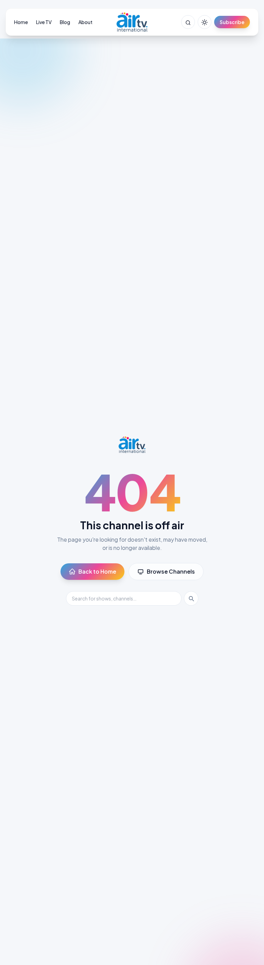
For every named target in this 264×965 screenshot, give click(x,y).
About (85, 22)
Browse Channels (171, 571)
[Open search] (188, 22)
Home (21, 22)
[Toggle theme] (204, 22)
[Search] (191, 598)
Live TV (44, 22)
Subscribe (232, 22)
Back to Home (97, 571)
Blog (65, 22)
